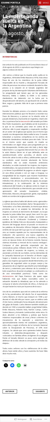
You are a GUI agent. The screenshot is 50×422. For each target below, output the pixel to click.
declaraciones (8, 276)
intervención (25, 121)
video (43, 150)
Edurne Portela (10, 3)
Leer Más (10, 42)
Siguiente (40, 391)
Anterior (9, 391)
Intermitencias (10, 57)
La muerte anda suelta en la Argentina (20, 21)
